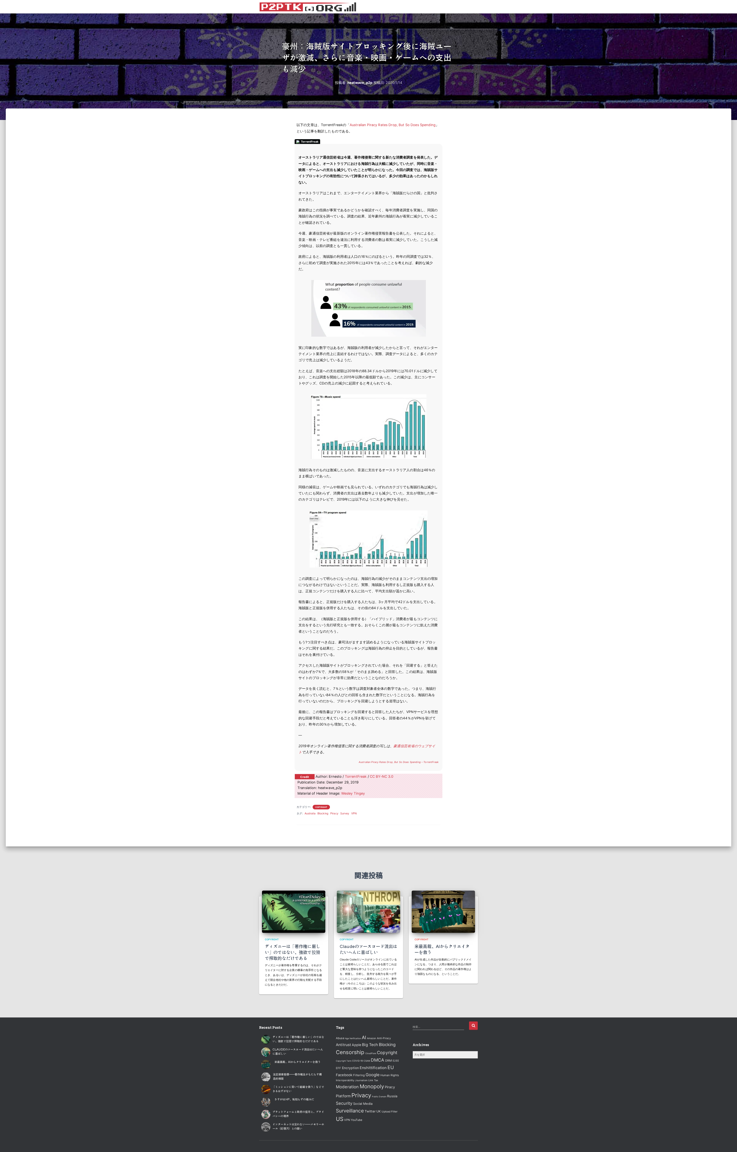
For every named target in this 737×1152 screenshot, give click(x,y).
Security (344, 1103)
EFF (338, 1068)
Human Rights (389, 1075)
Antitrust (343, 1044)
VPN (354, 813)
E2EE (396, 1060)
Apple (356, 1045)
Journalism (361, 1080)
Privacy (361, 1095)
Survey (344, 813)
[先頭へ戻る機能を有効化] (729, 1144)
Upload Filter (389, 1111)
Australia (310, 813)
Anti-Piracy (384, 1038)
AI (364, 1037)
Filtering (359, 1075)
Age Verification (353, 1038)
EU (391, 1067)
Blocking (322, 813)
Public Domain (379, 1096)
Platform (343, 1096)
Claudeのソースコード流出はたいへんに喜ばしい (368, 949)
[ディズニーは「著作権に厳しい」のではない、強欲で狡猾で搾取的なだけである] (293, 911)
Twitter (370, 1111)
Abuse (340, 1038)
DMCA (377, 1060)
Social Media (363, 1104)
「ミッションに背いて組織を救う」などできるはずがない (298, 1089)
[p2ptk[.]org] (307, 7)
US (339, 1119)
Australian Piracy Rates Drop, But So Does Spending (392, 125)
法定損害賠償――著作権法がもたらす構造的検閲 (297, 1076)
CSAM (367, 1060)
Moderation (347, 1086)
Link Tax (373, 1080)
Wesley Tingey (353, 793)
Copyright (321, 807)
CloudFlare (370, 1053)
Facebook (344, 1075)
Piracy (334, 813)
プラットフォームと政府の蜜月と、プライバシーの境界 (298, 1114)
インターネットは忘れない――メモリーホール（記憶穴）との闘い (298, 1126)
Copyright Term (343, 1061)
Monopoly (372, 1086)
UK (378, 1111)
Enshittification (373, 1067)
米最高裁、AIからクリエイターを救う (442, 949)
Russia (392, 1096)
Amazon (371, 1038)
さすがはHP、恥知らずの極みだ (294, 1099)
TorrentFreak (356, 776)
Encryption (350, 1068)
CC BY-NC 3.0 (381, 776)
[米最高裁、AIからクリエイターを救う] (443, 911)
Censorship (350, 1052)
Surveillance (350, 1111)
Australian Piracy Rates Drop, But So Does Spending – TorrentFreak (399, 762)
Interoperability (345, 1080)
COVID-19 (357, 1060)
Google (373, 1074)
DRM (388, 1060)
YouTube (356, 1119)
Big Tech (370, 1044)
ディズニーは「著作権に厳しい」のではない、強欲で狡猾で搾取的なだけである (292, 952)
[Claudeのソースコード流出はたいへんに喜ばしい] (368, 911)
